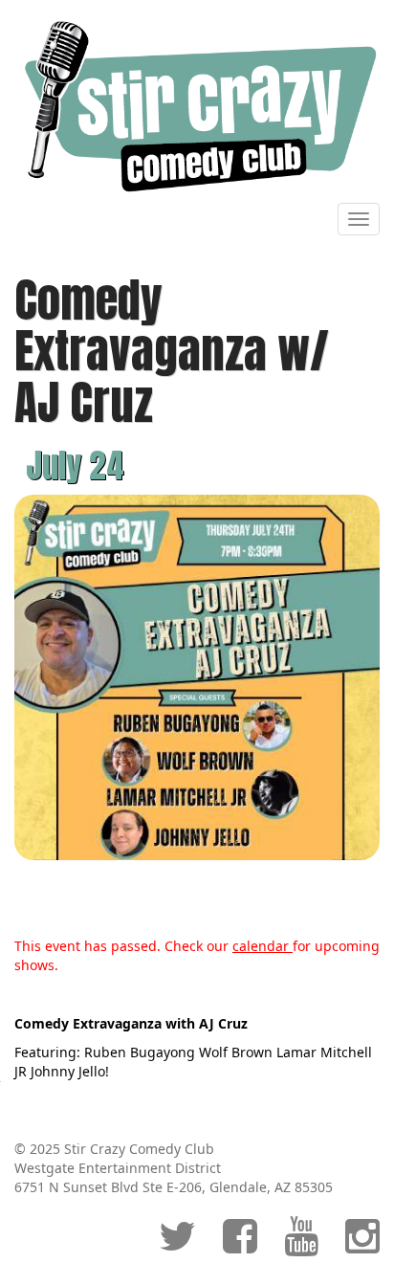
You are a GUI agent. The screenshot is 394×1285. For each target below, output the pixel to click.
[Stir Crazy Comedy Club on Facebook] (240, 1245)
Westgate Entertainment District (117, 1168)
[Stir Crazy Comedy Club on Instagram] (362, 1245)
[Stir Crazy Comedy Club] (197, 106)
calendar (262, 946)
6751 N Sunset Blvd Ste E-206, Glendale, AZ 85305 (173, 1187)
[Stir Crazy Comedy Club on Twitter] (177, 1245)
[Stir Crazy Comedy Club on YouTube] (301, 1245)
